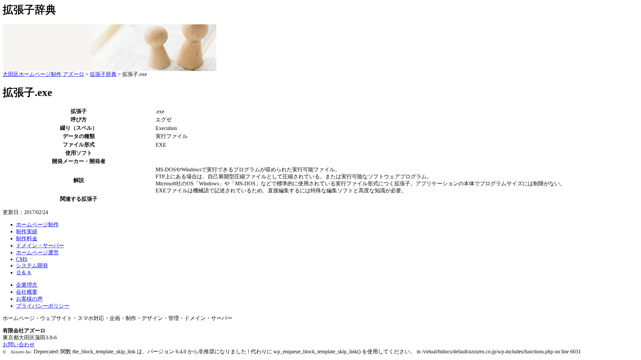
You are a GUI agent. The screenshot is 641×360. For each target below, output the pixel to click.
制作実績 (26, 231)
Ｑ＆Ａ (24, 272)
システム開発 (32, 265)
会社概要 (26, 292)
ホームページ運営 (37, 252)
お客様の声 (29, 299)
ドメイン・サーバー (40, 245)
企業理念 (26, 285)
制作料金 (26, 238)
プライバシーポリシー (42, 306)
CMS (21, 259)
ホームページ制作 (37, 224)
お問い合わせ (19, 344)
